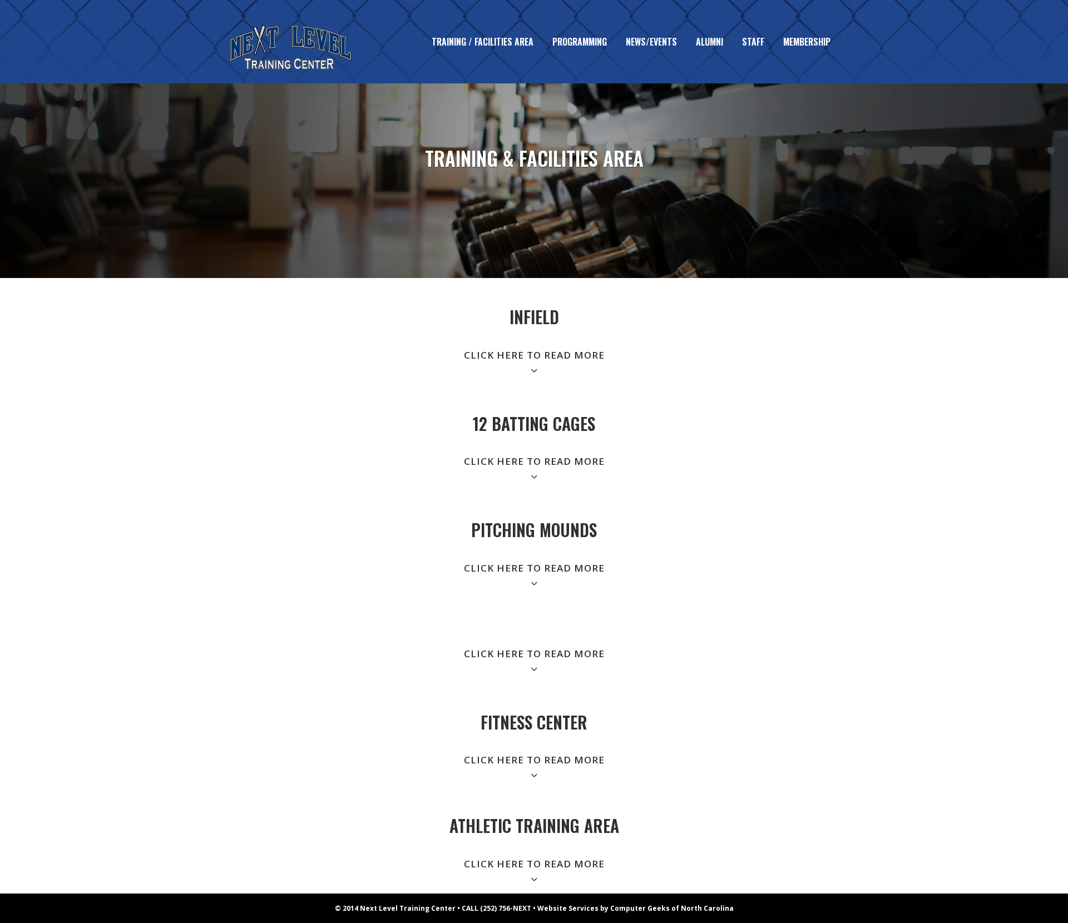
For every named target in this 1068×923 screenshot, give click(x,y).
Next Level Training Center (408, 908)
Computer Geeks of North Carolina (672, 908)
